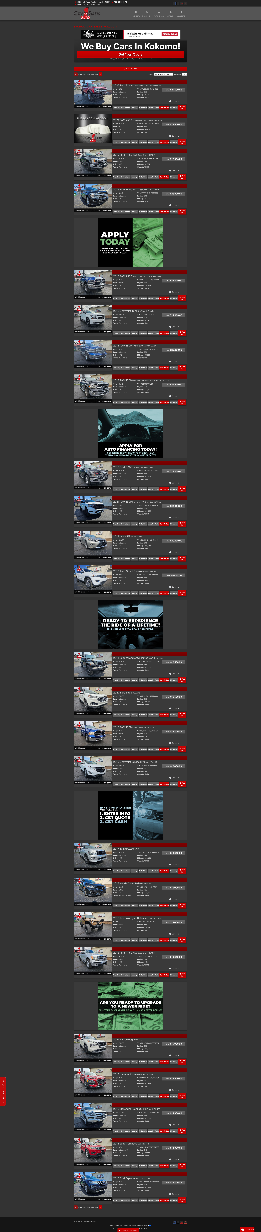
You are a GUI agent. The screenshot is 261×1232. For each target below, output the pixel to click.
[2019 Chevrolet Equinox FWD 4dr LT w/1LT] (93, 770)
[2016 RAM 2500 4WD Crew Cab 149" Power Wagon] (93, 284)
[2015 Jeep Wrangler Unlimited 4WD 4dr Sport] (93, 926)
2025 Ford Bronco (138, 85)
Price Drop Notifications (121, 107)
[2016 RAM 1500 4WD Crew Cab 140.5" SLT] (93, 735)
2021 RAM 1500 (137, 501)
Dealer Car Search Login (116, 1225)
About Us (80, 1221)
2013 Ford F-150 (134, 952)
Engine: (140, 92)
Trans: (115, 98)
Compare (175, 101)
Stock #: (140, 98)
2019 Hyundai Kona (133, 1074)
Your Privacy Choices (142, 1225)
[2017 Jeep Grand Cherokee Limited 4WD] (93, 579)
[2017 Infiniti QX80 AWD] (93, 857)
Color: (115, 89)
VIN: (139, 89)
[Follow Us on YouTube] (181, 3)
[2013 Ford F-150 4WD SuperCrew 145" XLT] (93, 961)
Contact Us (86, 1221)
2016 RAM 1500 (134, 727)
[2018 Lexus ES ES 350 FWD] (93, 544)
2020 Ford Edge (126, 692)
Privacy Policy (93, 1221)
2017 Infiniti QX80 (126, 848)
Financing (173, 107)
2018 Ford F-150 (136, 467)
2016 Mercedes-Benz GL (136, 1108)
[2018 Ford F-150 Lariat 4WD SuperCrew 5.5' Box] (93, 475)
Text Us (183, 107)
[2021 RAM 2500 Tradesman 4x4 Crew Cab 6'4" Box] (93, 128)
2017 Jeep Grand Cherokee (134, 571)
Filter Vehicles (131, 69)
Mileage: (140, 95)
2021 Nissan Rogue (128, 1039)
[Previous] (76, 74)
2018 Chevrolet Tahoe (133, 310)
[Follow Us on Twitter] (177, 3)
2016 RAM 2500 (138, 276)
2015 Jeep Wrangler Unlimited (137, 918)
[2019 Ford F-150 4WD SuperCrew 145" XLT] (93, 163)
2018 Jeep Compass (131, 1143)
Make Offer (143, 107)
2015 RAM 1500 (135, 345)
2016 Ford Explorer (131, 1178)
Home (75, 1221)
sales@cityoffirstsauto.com (88, 4)
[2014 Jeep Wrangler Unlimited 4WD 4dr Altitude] (93, 666)
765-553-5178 (120, 2)
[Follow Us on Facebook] (174, 3)
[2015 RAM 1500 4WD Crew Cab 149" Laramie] (93, 354)
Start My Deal (164, 107)
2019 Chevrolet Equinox (135, 761)
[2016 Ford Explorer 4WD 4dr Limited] (93, 1186)
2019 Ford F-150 (134, 154)
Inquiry (134, 107)
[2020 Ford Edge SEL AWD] (93, 701)
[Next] (100, 74)
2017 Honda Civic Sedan (132, 883)
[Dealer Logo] (87, 13)
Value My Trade (153, 107)
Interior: (116, 92)
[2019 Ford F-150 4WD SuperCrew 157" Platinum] (93, 198)
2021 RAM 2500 (138, 120)
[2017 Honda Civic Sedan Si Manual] (93, 891)
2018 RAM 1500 (141, 380)
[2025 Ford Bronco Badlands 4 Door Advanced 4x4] (93, 93)
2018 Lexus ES (127, 536)
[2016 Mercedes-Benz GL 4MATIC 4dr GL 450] (93, 1117)
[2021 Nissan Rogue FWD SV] (93, 1048)
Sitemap (134, 1225)
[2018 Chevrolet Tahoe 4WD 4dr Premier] (93, 319)
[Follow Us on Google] (185, 3)
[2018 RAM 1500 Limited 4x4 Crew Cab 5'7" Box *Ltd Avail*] (93, 388)
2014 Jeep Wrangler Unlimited (138, 657)
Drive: (115, 95)
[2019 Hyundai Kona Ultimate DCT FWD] (93, 1082)
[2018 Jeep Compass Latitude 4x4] (93, 1152)
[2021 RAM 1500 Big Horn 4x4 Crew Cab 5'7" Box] (93, 510)
